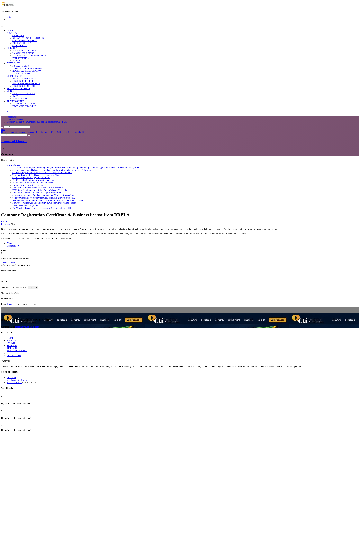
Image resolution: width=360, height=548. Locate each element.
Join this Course (8, 262)
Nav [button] (3, 129)
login (9, 304)
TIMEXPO (12, 348)
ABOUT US (12, 340)
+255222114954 (14, 382)
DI (8, 353)
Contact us (11, 377)
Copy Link (33, 287)
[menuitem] (10, 30)
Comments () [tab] (13, 246)
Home (4, 132)
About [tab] (9, 243)
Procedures (12, 117)
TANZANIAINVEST (17, 350)
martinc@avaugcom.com (27, 327)
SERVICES (12, 345)
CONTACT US (14, 355)
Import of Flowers (14, 141)
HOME (10, 338)
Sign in (10, 17)
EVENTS (11, 343)
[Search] (2, 127)
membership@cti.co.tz (17, 380)
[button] (14, 165)
